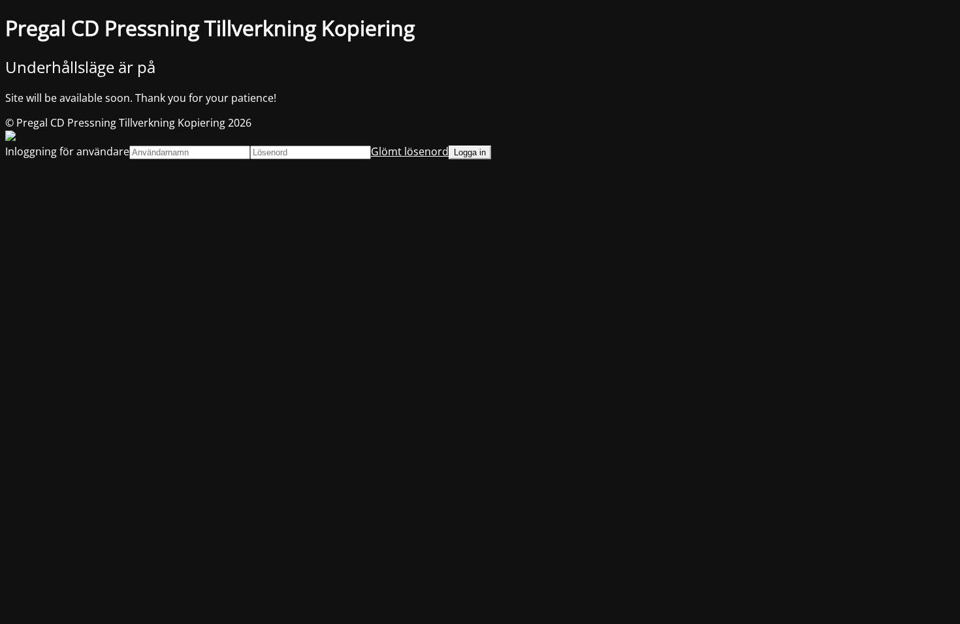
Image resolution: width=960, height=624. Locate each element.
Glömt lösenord (410, 151)
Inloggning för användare (67, 151)
